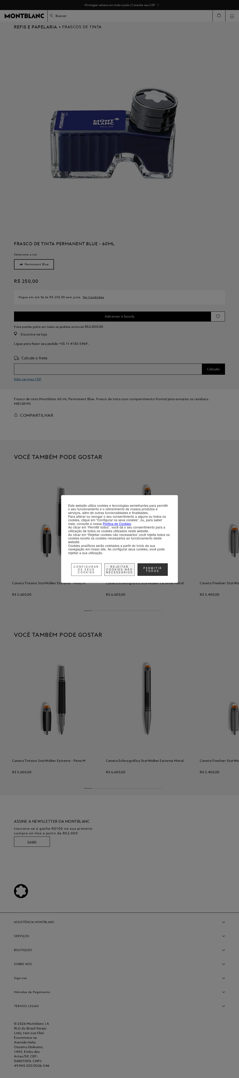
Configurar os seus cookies (86, 569)
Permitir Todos (152, 569)
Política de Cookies (117, 523)
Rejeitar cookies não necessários (119, 569)
